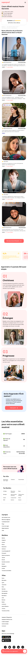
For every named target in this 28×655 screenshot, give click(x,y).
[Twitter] (9, 647)
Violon (19, 497)
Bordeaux (4, 595)
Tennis (3, 557)
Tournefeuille (21, 479)
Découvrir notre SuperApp (8, 633)
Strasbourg (4, 591)
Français (4, 553)
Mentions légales (6, 519)
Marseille (4, 580)
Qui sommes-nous (6, 517)
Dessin (3, 564)
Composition (13, 497)
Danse (3, 559)
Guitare (12, 499)
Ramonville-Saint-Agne (5, 480)
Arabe (3, 568)
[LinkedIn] (18, 647)
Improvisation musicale (14, 495)
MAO (4, 499)
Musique (5, 494)
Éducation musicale (13, 492)
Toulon (3, 608)
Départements (5, 528)
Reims (3, 602)
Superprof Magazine (7, 617)
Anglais (4, 540)
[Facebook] (5, 647)
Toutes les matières (6, 570)
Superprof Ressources (7, 619)
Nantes (3, 589)
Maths (3, 538)
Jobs (3, 530)
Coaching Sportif (6, 551)
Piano (19, 491)
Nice (3, 586)
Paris (3, 578)
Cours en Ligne (5, 526)
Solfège (5, 491)
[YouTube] (22, 647)
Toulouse (13, 479)
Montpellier (4, 593)
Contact (4, 626)
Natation (4, 546)
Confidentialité (5, 521)
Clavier (19, 499)
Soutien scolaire (6, 561)
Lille (3, 597)
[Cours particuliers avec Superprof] (6, 2)
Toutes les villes (5, 610)
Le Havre (4, 604)
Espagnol (4, 566)
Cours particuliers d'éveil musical (12, 26)
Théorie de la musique (21, 495)
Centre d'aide (5, 623)
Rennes (3, 599)
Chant (4, 497)
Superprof (3, 26)
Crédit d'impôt (5, 621)
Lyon (3, 582)
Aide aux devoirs (6, 555)
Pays (3, 523)
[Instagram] (14, 647)
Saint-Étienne (5, 606)
